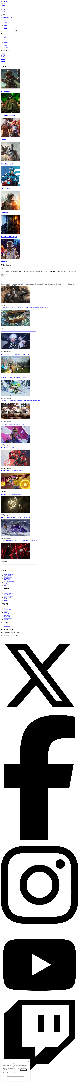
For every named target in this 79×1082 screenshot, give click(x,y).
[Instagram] (39, 929)
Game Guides (7, 626)
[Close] (28, 1061)
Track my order (7, 597)
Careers (5, 608)
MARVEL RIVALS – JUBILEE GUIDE (11, 494)
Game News (52, 271)
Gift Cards (6, 584)
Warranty (6, 600)
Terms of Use (7, 613)
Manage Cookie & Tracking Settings (15, 1076)
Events (45, 271)
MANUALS (5, 271)
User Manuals (7, 599)
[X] (39, 714)
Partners (7, 273)
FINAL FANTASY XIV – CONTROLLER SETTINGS (15, 354)
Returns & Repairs (8, 596)
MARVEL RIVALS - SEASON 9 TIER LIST (12, 447)
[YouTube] (39, 999)
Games (59, 271)
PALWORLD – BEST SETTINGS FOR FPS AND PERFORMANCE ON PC (20, 401)
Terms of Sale (7, 615)
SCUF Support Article (16, 271)
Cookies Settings (8, 618)
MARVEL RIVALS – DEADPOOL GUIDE (12, 470)
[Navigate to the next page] (4, 567)
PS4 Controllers (7, 579)
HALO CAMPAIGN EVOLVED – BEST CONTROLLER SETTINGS (19, 540)
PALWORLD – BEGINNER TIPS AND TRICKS (13, 377)
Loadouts (71, 271)
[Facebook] (39, 839)
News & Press (7, 609)
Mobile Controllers (8, 574)
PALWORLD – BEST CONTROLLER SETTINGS (14, 424)
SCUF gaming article (29, 271)
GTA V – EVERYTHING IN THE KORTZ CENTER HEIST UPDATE (19, 564)
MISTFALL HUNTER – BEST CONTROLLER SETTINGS (16, 517)
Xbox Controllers (8, 577)
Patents (5, 612)
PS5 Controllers (7, 575)
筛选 (2, 276)
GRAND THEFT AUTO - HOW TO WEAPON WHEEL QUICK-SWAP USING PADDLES (24, 307)
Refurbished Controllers (9, 581)
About (5, 606)
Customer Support (8, 593)
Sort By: (3, 274)
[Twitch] (39, 1077)
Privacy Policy (7, 616)
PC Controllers (7, 578)
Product (13, 273)
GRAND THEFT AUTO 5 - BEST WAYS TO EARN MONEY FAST (18, 331)
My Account (7, 594)
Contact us (6, 592)
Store (5, 585)
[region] (15, 1070)
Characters (39, 271)
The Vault (6, 611)
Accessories (6, 582)
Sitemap (6, 619)
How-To (65, 271)
